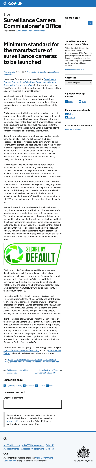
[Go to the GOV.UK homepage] (13, 3)
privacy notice (13, 421)
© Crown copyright (83, 460)
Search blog (72, 17)
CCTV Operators (49, 359)
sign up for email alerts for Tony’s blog (21, 350)
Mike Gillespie (9, 72)
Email (51, 385)
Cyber (6, 362)
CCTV (10, 359)
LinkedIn (41, 385)
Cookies (50, 448)
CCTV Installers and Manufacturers (28, 359)
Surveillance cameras (50, 362)
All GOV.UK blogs (12, 445)
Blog (7, 14)
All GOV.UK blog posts (33, 445)
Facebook (30, 385)
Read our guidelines (73, 129)
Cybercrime (26, 362)
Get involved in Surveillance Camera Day (18, 371)
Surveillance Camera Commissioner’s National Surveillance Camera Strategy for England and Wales (30, 82)
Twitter (71, 114)
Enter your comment (13, 397)
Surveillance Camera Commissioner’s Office (32, 23)
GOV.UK (50, 445)
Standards (44, 72)
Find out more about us (74, 70)
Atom (84, 101)
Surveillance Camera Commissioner (30, 31)
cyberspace (36, 362)
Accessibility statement (32, 448)
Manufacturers (33, 72)
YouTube (71, 117)
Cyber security (15, 362)
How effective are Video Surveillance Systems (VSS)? (46, 371)
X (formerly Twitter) (14, 385)
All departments (11, 448)
